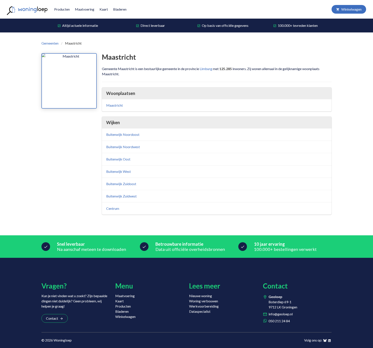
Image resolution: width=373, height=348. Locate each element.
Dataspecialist (199, 311)
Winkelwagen (351, 9)
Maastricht (114, 105)
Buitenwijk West (118, 171)
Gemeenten (49, 43)
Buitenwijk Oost (118, 159)
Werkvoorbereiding (204, 306)
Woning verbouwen (203, 301)
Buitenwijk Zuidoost (121, 184)
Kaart (104, 9)
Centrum (112, 208)
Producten (62, 9)
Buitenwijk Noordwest (123, 147)
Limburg (206, 69)
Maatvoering (84, 9)
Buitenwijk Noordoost (122, 134)
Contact (52, 318)
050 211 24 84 (279, 321)
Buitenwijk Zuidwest (121, 196)
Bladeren (119, 9)
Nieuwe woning (200, 296)
